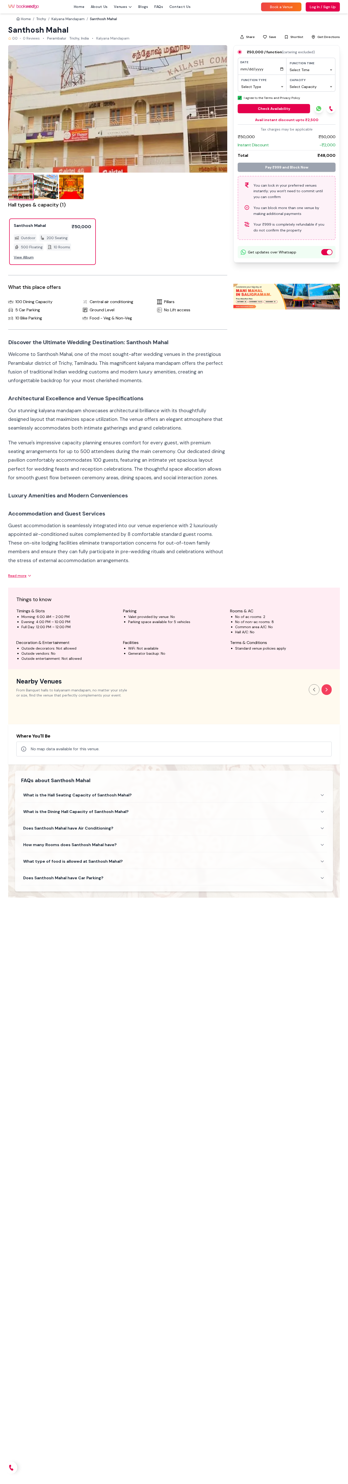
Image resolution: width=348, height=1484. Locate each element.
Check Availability (274, 108)
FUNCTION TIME (302, 63)
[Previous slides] (314, 689)
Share (250, 37)
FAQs (158, 6)
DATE (244, 62)
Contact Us (180, 6)
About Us (99, 6)
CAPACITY (298, 80)
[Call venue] (11, 1468)
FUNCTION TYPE (253, 80)
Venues (120, 6)
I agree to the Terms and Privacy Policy (272, 98)
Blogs (143, 6)
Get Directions (328, 37)
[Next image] (218, 109)
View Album (24, 257)
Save (272, 37)
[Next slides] (327, 689)
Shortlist (296, 37)
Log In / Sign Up (323, 7)
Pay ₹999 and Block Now (286, 167)
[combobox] (311, 69)
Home (79, 6)
